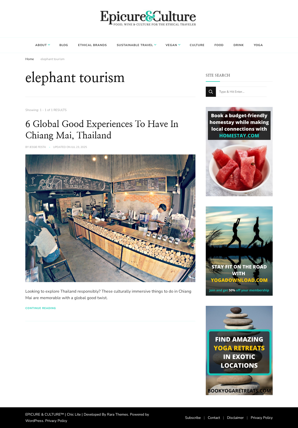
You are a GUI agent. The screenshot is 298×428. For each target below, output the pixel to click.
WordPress (34, 420)
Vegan (171, 45)
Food (219, 45)
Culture (197, 45)
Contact (214, 417)
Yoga (258, 45)
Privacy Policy (56, 420)
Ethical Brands (92, 45)
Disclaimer (235, 417)
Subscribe (193, 417)
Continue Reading (40, 308)
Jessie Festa (37, 147)
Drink (239, 45)
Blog (63, 45)
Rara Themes (117, 414)
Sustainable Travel (135, 45)
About (41, 45)
